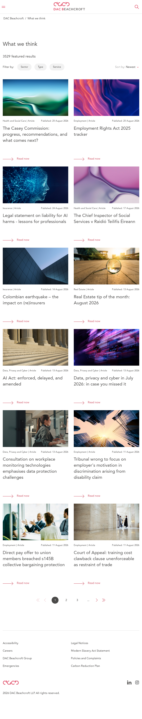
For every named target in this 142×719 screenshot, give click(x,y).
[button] (137, 7)
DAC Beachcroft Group (17, 658)
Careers (7, 651)
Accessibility (10, 643)
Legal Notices (79, 643)
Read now (23, 159)
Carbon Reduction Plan (85, 666)
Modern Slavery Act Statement (90, 651)
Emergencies (11, 666)
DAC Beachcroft (13, 18)
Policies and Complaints (86, 658)
